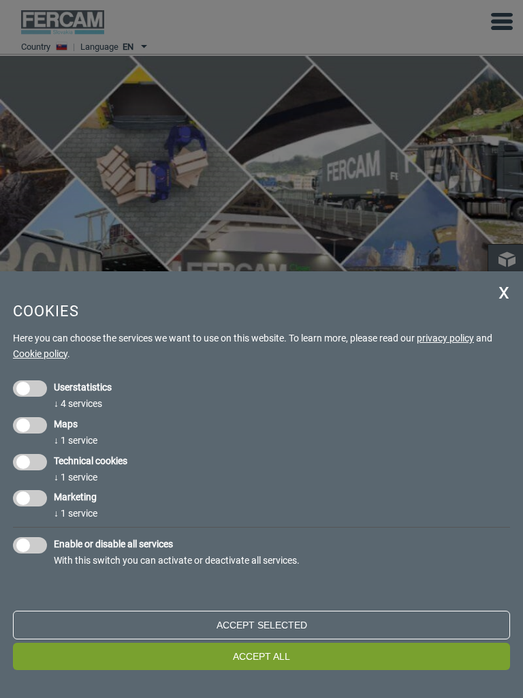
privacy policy (445, 338)
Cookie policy (40, 353)
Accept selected (262, 625)
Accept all (261, 656)
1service (75, 440)
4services (78, 403)
